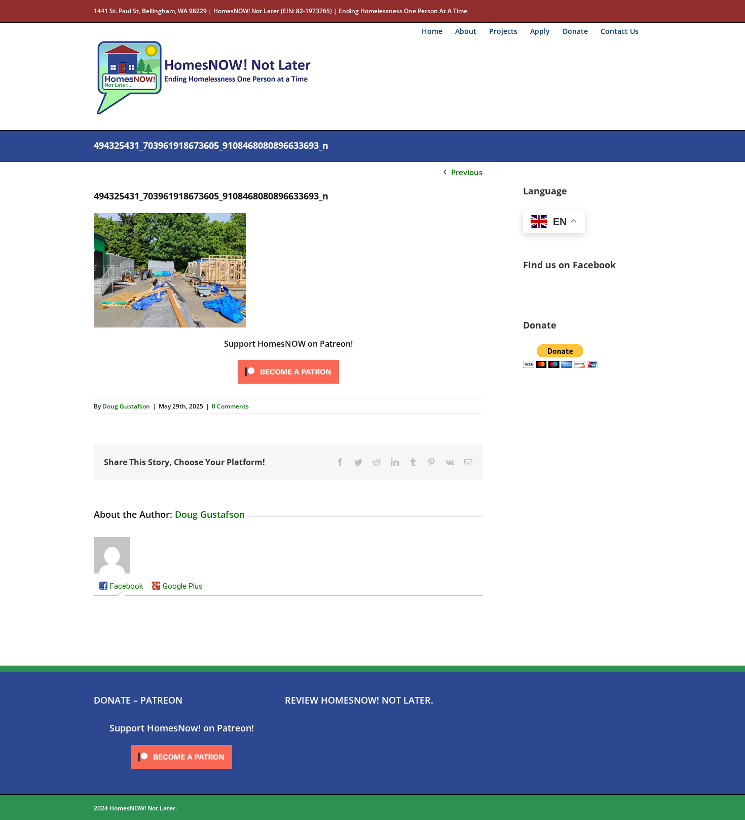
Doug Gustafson (126, 406)
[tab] (120, 587)
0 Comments (230, 406)
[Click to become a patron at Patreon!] (288, 360)
